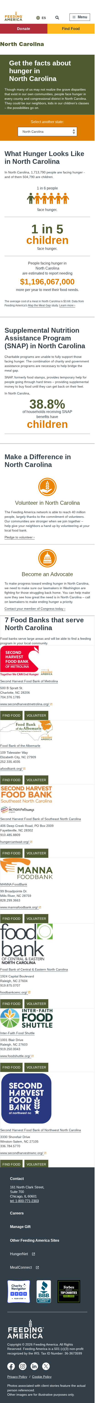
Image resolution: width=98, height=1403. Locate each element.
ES (44, 18)
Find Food (71, 29)
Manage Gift (20, 1227)
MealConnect (21, 1267)
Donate (23, 29)
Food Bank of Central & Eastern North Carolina (34, 969)
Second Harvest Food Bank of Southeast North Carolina (40, 819)
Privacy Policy (17, 1377)
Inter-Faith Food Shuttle (17, 1033)
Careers (17, 1213)
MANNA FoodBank (13, 884)
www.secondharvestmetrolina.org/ (24, 704)
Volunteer (36, 715)
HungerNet (19, 1254)
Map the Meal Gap (39, 305)
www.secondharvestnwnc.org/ (21, 1153)
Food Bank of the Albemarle (20, 745)
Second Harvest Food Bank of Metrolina (29, 681)
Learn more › (67, 305)
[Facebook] (11, 1369)
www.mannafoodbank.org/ (19, 907)
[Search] (57, 17)
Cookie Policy (42, 1377)
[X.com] (46, 1369)
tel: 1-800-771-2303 (24, 1201)
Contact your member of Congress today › (35, 608)
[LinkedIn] (35, 1369)
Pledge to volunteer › (20, 537)
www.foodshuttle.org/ (15, 1056)
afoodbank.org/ (11, 768)
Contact (17, 1179)
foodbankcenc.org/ (13, 992)
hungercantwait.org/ (14, 842)
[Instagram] (23, 1369)
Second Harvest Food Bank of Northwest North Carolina (40, 1130)
